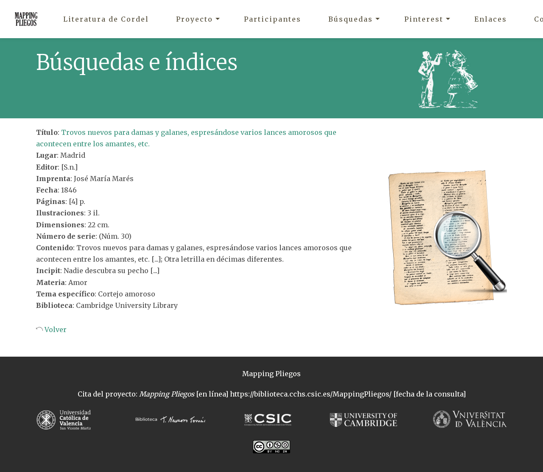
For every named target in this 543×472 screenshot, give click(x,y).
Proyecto (194, 19)
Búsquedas (350, 19)
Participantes (272, 19)
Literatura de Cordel (106, 19)
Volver (55, 329)
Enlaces (490, 19)
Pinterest (423, 19)
